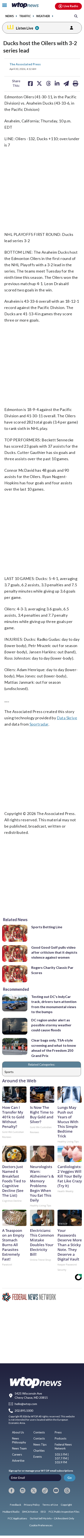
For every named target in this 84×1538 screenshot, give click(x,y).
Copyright (66, 1504)
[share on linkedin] (57, 83)
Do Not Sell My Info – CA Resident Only (52, 1518)
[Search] (76, 15)
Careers (17, 1454)
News (9, 16)
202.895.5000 (24, 1410)
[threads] (67, 1490)
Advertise (18, 1460)
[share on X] (39, 83)
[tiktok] (45, 1490)
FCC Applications (17, 1518)
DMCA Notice (30, 1511)
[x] (34, 1490)
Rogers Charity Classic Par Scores (52, 969)
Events (37, 1456)
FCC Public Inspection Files (64, 1511)
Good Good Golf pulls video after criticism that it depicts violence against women (54, 952)
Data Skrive (67, 717)
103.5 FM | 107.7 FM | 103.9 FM (62, 1458)
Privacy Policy (32, 1504)
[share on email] (66, 83)
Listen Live (24, 28)
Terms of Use (50, 1504)
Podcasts (60, 1438)
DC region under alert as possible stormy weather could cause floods (51, 1025)
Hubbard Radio (11, 1511)
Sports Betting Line (46, 927)
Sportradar (39, 724)
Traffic (25, 16)
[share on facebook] (30, 83)
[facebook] (11, 1490)
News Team (19, 1448)
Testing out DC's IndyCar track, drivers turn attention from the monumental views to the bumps (53, 1004)
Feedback (15, 1504)
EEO (43, 1511)
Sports (9, 1072)
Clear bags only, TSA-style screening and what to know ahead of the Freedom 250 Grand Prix (53, 1047)
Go (69, 1477)
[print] (75, 83)
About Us (18, 1432)
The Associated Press (25, 64)
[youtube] (56, 1490)
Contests (39, 1432)
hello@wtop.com (26, 1404)
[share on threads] (48, 83)
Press (58, 1432)
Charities (39, 1450)
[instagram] (23, 1490)
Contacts (39, 1438)
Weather (43, 16)
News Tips (40, 1444)
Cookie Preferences (41, 1525)
